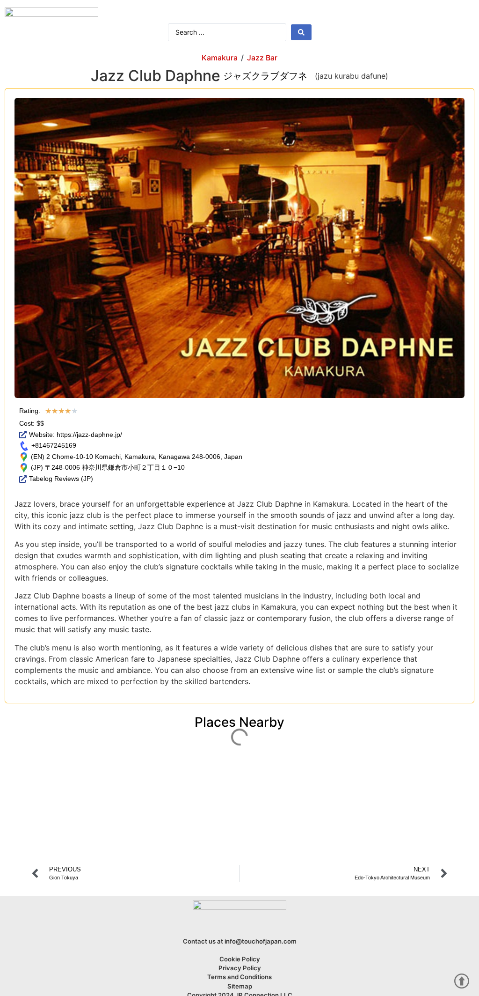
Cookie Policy (239, 959)
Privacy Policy (239, 968)
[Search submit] (301, 32)
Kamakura (220, 57)
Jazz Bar (262, 57)
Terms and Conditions (239, 977)
